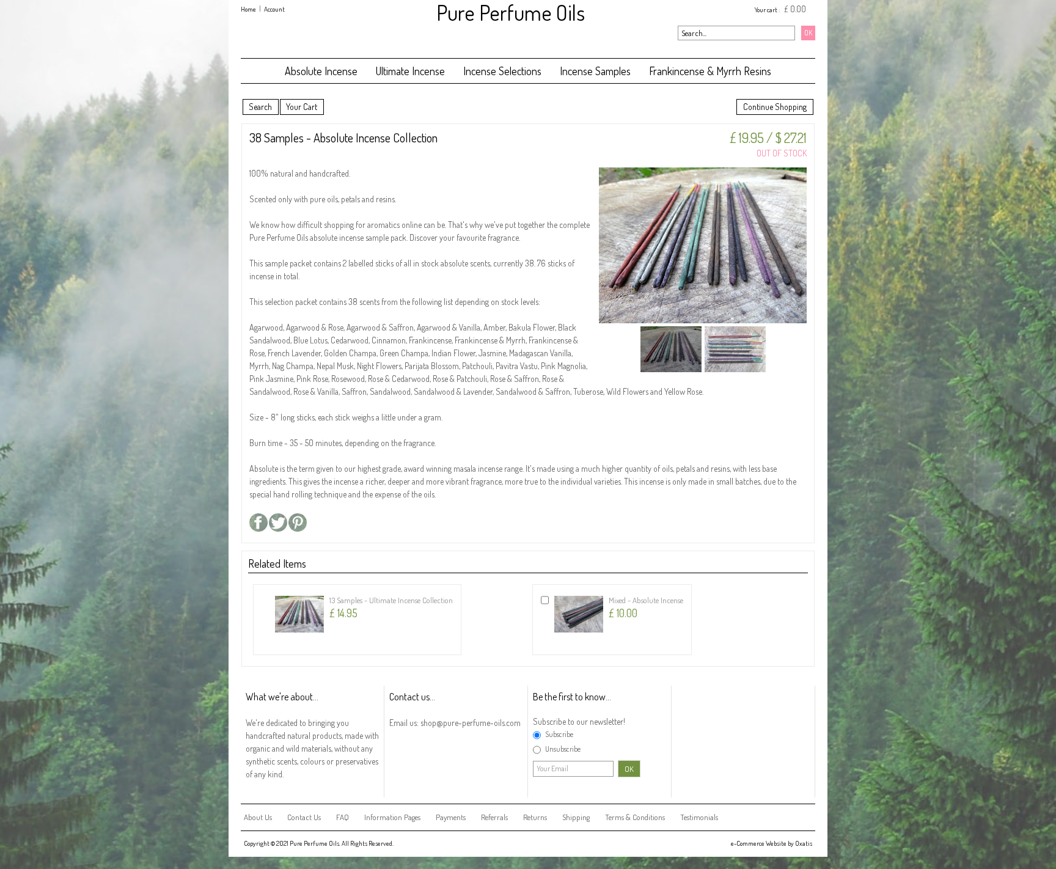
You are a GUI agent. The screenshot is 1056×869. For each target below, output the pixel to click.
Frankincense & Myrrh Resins (710, 71)
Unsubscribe (563, 749)
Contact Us (304, 817)
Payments (451, 817)
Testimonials (699, 817)
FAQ (342, 817)
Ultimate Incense (410, 71)
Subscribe (559, 734)
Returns (535, 817)
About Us (258, 817)
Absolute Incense (321, 71)
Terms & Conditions (635, 817)
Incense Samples (595, 71)
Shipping (576, 817)
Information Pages (392, 817)
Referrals (494, 817)
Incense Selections (502, 71)
